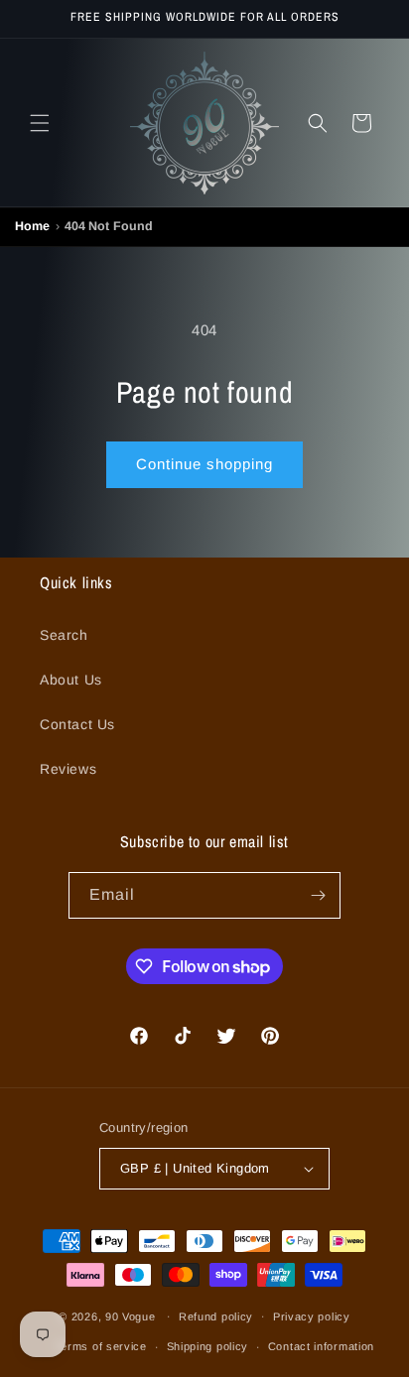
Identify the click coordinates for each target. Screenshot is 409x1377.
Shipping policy (208, 1346)
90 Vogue (130, 1315)
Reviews (68, 769)
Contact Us (77, 724)
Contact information (321, 1346)
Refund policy (216, 1316)
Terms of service (101, 1346)
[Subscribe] (318, 895)
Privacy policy (311, 1316)
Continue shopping (204, 463)
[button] (40, 123)
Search (64, 635)
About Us (71, 680)
